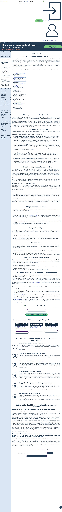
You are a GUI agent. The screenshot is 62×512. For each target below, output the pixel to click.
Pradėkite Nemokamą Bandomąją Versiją (36, 314)
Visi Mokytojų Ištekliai (6, 42)
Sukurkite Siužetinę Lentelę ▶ (53, 47)
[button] (26, 1)
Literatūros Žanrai (4, 71)
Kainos (31, 1)
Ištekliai (21, 1)
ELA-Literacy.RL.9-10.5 (18, 299)
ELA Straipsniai (13, 42)
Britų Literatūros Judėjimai (4, 65)
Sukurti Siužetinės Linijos (24, 3)
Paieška (49, 453)
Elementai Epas (4, 70)
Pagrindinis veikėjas (18, 221)
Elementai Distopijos (5, 68)
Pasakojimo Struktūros (5, 75)
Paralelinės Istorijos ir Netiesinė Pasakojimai (5, 73)
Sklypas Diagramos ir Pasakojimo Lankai (5, 86)
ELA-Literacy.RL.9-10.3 (18, 290)
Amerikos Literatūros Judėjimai (5, 60)
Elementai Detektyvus (5, 67)
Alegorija (2, 58)
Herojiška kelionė (33, 215)
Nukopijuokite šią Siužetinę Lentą (36, 310)
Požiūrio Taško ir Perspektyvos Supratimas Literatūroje (5, 80)
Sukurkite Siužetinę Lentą (39, 21)
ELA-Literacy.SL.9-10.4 (18, 294)
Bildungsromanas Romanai (4, 63)
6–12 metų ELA (41, 449)
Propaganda (3, 82)
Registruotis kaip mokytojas (54, 20)
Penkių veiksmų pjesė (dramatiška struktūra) (5, 77)
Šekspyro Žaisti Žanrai (5, 84)
